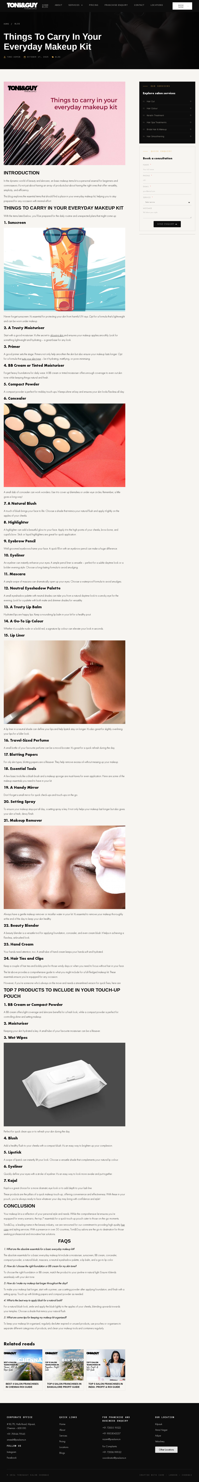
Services (73, 5)
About (58, 5)
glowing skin (57, 335)
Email (146, 186)
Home (45, 5)
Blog (45, 7)
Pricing (93, 5)
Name (146, 165)
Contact (139, 5)
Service (147, 197)
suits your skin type (31, 358)
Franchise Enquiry (116, 5)
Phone (147, 175)
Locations (157, 5)
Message (147, 208)
